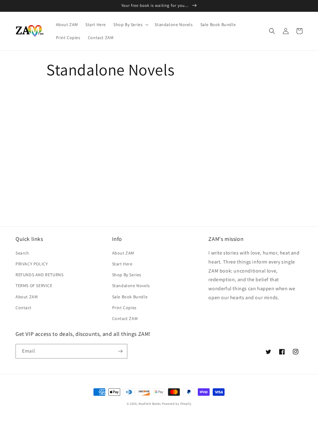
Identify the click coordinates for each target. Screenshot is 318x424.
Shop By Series (126, 274)
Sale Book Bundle (130, 297)
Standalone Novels (131, 285)
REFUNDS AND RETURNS (39, 274)
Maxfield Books (150, 404)
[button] (130, 24)
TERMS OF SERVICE (34, 285)
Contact (23, 307)
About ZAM (27, 297)
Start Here (122, 264)
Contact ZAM (125, 318)
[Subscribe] (120, 351)
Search (22, 253)
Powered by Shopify (177, 404)
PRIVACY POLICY (32, 264)
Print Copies (124, 307)
